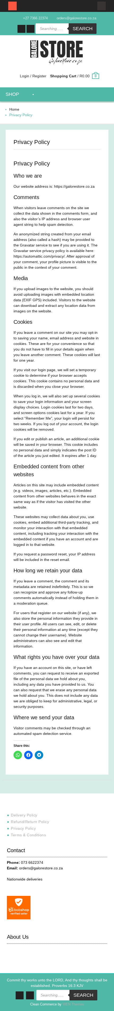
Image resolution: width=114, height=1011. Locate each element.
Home (14, 109)
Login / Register (33, 76)
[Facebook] (21, 29)
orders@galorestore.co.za (76, 18)
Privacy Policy (23, 828)
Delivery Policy (24, 815)
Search (83, 28)
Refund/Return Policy (30, 822)
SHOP (12, 94)
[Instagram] (30, 29)
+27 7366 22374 (35, 18)
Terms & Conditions (28, 835)
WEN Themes (73, 1004)
